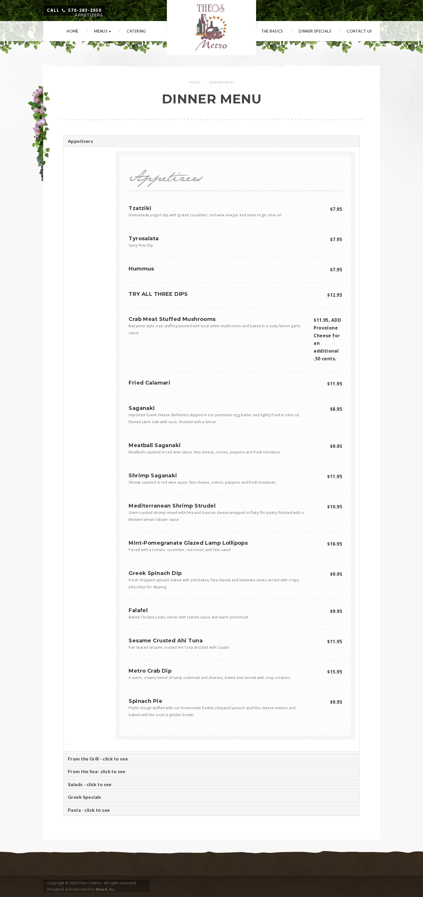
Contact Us (359, 31)
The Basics (272, 31)
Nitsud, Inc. (105, 889)
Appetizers (89, 15)
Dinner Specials (315, 31)
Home (73, 31)
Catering (136, 31)
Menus (101, 31)
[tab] (211, 141)
